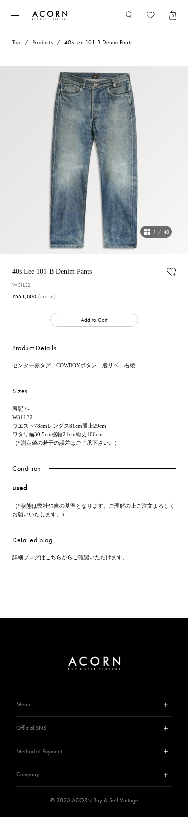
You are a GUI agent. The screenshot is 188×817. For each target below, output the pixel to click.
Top (16, 42)
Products (42, 42)
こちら (53, 557)
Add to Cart (94, 319)
